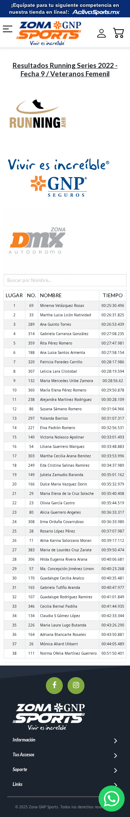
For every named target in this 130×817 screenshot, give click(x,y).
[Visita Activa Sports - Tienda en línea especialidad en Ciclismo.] (96, 12)
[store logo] (44, 33)
